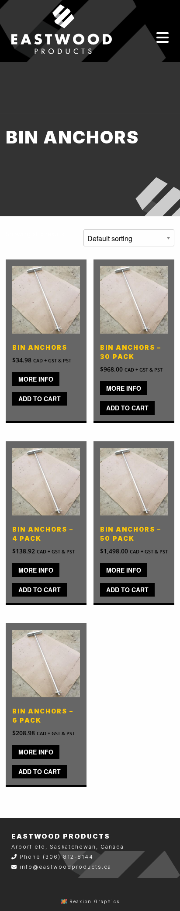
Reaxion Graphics (94, 901)
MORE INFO (35, 379)
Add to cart (39, 398)
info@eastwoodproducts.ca (65, 866)
